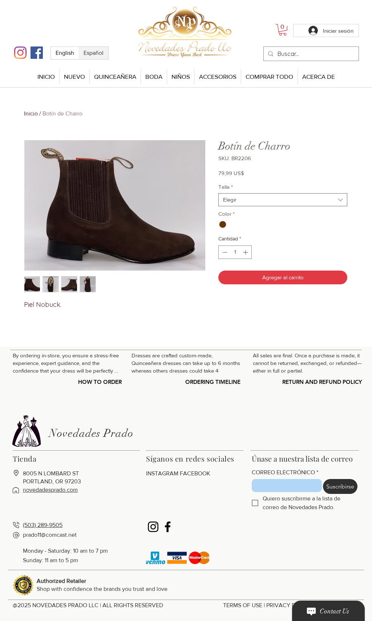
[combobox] (282, 199)
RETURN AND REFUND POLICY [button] (322, 381)
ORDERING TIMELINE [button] (212, 381)
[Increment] (246, 252)
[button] (283, 30)
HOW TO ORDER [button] (100, 381)
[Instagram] (20, 52)
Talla (225, 187)
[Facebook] (37, 52)
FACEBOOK (195, 473)
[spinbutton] (235, 252)
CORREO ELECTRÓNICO (285, 472)
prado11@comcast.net (50, 535)
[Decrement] (224, 252)
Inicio (31, 113)
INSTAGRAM (162, 473)
